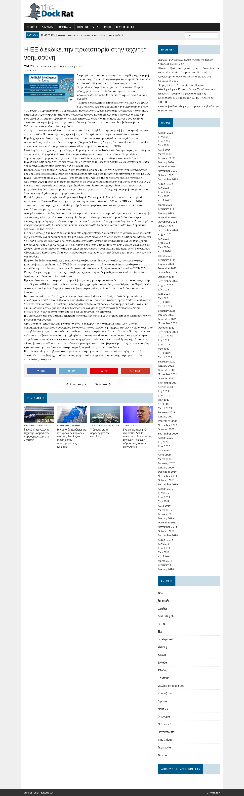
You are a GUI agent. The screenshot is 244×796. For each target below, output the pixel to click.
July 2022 (163, 340)
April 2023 (164, 302)
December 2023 (167, 268)
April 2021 (164, 404)
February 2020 (166, 463)
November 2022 (167, 323)
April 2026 (164, 149)
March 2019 (165, 510)
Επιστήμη (29, 425)
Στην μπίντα (165, 740)
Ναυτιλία (114, 425)
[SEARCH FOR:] (201, 35)
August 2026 (165, 132)
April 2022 (164, 353)
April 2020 (164, 455)
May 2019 (163, 501)
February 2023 (166, 310)
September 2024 (168, 230)
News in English (125, 27)
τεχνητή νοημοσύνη (71, 66)
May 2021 (163, 399)
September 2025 (168, 179)
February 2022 (166, 361)
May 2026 (163, 145)
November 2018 (167, 527)
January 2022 (166, 365)
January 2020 (166, 467)
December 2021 (167, 370)
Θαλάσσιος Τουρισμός (171, 686)
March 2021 (165, 408)
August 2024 (165, 234)
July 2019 (163, 493)
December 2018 (167, 522)
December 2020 (167, 421)
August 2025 (165, 183)
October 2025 (166, 175)
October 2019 (166, 480)
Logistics (162, 608)
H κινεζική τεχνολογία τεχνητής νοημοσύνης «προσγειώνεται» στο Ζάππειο (36, 434)
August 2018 (165, 539)
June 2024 (164, 243)
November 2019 (167, 476)
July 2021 (163, 391)
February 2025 (166, 209)
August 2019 (165, 488)
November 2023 (167, 272)
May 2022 (163, 349)
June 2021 (164, 395)
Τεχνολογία (43, 425)
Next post (101, 384)
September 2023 (168, 281)
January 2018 (166, 569)
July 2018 (163, 543)
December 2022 (167, 319)
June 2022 (164, 344)
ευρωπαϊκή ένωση (47, 66)
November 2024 (167, 221)
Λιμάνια (47, 27)
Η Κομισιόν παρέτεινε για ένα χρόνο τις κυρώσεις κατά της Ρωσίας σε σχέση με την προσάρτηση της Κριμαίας (71, 438)
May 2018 (163, 552)
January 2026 (166, 162)
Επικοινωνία (213, 792)
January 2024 (166, 264)
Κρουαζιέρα (165, 693)
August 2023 (165, 285)
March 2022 (165, 357)
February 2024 (166, 260)
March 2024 (165, 255)
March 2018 (165, 561)
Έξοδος (162, 670)
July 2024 (163, 238)
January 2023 (166, 315)
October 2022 (166, 327)
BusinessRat (65, 27)
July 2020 (163, 442)
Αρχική (32, 27)
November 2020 (167, 425)
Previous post (78, 384)
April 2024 (164, 251)
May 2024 (163, 247)
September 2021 (168, 383)
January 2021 (166, 416)
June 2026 (164, 141)
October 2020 (166, 429)
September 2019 (168, 484)
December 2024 (167, 217)
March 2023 (165, 306)
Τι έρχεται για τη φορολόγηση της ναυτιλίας (100, 432)
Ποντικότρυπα (87, 27)
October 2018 (166, 531)
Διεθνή (76, 425)
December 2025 (167, 166)
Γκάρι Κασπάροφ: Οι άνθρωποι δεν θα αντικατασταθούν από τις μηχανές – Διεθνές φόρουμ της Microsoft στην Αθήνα (137, 438)
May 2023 (163, 298)
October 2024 (166, 226)
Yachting (162, 647)
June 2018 (164, 548)
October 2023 (166, 277)
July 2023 (163, 289)
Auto (160, 593)
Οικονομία (164, 716)
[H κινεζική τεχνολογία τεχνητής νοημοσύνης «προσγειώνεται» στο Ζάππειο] (39, 420)
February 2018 (166, 565)
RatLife (107, 27)
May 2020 (163, 450)
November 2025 (167, 171)
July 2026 (163, 137)
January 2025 (166, 213)
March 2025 (165, 204)
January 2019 (166, 518)
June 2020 (164, 446)
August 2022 (165, 336)
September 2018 (168, 535)
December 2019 (167, 471)
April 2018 (164, 556)
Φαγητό (162, 755)
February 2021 (166, 412)
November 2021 (167, 374)
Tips (160, 632)
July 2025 (163, 187)
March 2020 (165, 459)
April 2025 (164, 200)
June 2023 (164, 293)
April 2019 (164, 505)
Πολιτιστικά (164, 724)
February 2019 (166, 514)
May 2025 (163, 196)
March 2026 (165, 154)
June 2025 (164, 192)
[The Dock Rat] (55, 11)
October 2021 (166, 378)
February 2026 (166, 158)
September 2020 (168, 433)
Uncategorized (165, 639)
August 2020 (165, 437)
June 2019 (164, 497)
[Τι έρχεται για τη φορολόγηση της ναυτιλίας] (105, 420)
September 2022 (168, 332)
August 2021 (165, 387)
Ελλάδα (103, 425)
